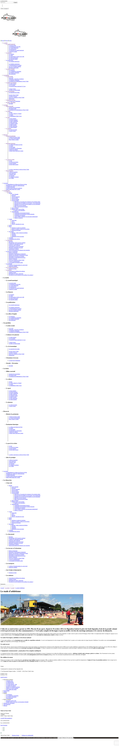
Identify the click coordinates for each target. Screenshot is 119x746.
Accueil (2, 588)
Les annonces (9, 694)
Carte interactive (6, 704)
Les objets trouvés (10, 683)
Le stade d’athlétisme (20, 588)
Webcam (5, 705)
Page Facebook (4, 725)
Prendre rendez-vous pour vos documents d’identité (17, 701)
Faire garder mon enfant (11, 689)
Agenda (5, 692)
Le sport (12, 588)
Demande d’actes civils (11, 700)
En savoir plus (70, 737)
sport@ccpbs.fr (4, 677)
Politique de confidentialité (27, 735)
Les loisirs (7, 588)
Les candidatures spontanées (12, 695)
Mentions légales (15, 735)
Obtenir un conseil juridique (12, 688)
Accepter (60, 737)
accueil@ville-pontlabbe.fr (6, 718)
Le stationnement (9, 682)
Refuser (64, 737)
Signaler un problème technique (13, 687)
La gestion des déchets (11, 685)
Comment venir (9, 680)
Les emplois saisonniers (11, 697)
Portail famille (6, 690)
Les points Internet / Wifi (11, 684)
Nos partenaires (9, 698)
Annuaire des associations (9, 703)
